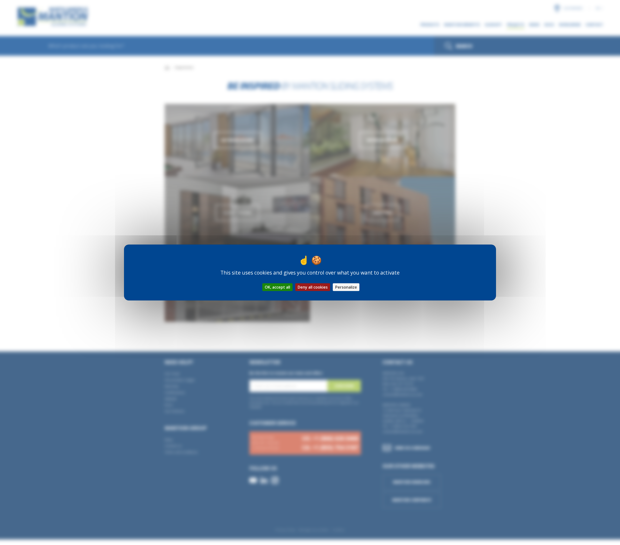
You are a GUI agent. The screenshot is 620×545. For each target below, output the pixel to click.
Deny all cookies (313, 287)
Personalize (346, 287)
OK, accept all (277, 287)
